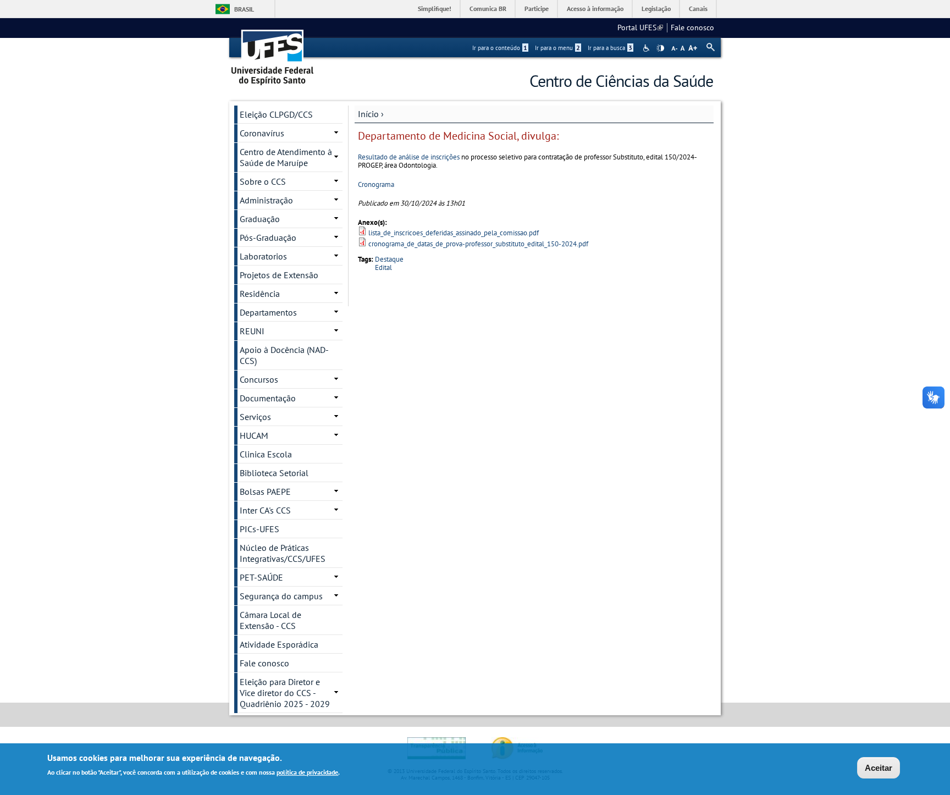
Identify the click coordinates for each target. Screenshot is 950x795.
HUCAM (254, 435)
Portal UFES (640, 27)
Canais (698, 8)
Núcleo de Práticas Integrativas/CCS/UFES (282, 553)
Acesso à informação (595, 8)
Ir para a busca (610, 48)
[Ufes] (272, 53)
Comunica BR (488, 8)
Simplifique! (434, 8)
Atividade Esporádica (279, 644)
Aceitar (878, 767)
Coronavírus (262, 133)
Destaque (389, 259)
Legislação (656, 8)
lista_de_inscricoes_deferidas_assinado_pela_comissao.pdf (453, 233)
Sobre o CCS (263, 181)
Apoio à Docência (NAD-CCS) (284, 355)
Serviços (255, 416)
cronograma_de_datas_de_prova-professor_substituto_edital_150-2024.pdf (478, 244)
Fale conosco (692, 27)
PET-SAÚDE (261, 577)
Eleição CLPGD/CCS (276, 114)
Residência (260, 293)
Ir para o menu (557, 48)
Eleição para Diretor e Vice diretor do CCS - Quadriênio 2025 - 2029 (285, 692)
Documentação (268, 398)
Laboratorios (263, 256)
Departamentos (268, 312)
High (660, 48)
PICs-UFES (259, 528)
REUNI (252, 330)
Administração (266, 200)
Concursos (259, 379)
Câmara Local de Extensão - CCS (270, 620)
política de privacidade (307, 772)
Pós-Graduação (268, 237)
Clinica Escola (266, 454)
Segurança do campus (281, 595)
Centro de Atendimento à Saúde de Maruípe (286, 157)
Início (368, 113)
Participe (536, 8)
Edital (383, 267)
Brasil (244, 9)
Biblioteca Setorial (274, 472)
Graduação (260, 218)
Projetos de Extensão (279, 274)
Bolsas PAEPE (265, 491)
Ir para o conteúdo (499, 48)
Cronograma (376, 184)
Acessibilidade (647, 48)
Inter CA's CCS (265, 510)
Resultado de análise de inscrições (409, 157)
